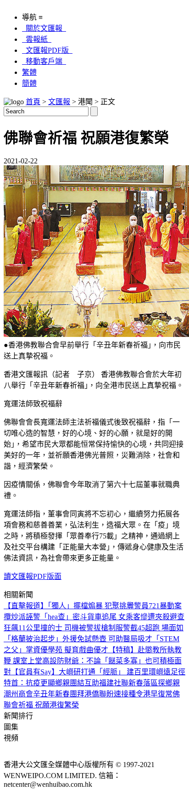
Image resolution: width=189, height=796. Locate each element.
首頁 (33, 102)
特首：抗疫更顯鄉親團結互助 (51, 683)
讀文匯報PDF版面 (32, 576)
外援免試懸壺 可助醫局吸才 (107, 639)
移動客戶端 (44, 61)
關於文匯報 (44, 28)
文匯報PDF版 (47, 50)
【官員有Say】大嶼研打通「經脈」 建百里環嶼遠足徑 (98, 672)
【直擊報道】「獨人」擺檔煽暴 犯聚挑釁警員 (76, 606)
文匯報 (59, 102)
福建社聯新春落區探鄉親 (139, 683)
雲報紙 (36, 39)
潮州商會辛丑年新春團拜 (44, 694)
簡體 (29, 83)
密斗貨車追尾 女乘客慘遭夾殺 (121, 617)
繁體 (29, 72)
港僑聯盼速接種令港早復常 (128, 694)
